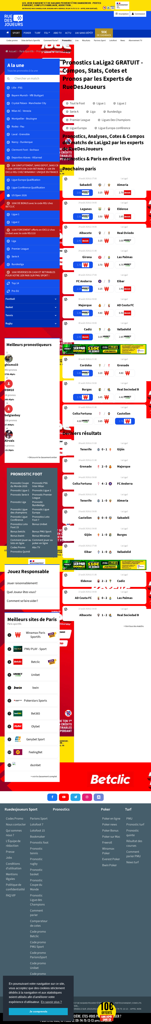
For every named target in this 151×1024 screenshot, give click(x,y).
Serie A (73, 111)
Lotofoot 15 (37, 830)
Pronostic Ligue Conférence (18, 518)
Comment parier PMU (133, 854)
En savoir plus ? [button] (51, 1002)
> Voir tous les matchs (134, 626)
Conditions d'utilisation (13, 866)
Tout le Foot (77, 103)
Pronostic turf (135, 824)
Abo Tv (58, 33)
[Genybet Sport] (32, 739)
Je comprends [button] (38, 1011)
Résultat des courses (134, 843)
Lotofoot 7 (36, 824)
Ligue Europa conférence (114, 128)
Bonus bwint (17, 536)
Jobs (9, 858)
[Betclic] (32, 661)
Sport (16, 33)
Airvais (9, 441)
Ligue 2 (121, 103)
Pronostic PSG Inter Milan (40, 484)
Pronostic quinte (132, 832)
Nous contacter (16, 824)
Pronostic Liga (18, 502)
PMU (129, 818)
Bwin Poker (109, 865)
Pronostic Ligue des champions (18, 511)
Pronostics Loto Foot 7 (41, 518)
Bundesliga (114, 111)
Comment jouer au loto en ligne (20, 541)
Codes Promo (17, 547)
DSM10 (9, 390)
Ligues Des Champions (115, 120)
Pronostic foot (39, 842)
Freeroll (107, 842)
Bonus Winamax (41, 536)
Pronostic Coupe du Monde (36, 885)
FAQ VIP (11, 895)
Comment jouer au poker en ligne (42, 541)
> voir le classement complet (44, 776)
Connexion (139, 13)
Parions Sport (39, 818)
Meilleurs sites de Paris (32, 619)
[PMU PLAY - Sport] (32, 649)
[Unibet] (32, 674)
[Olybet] (32, 726)
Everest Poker (111, 859)
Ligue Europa (78, 128)
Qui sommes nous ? (14, 832)
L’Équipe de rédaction (13, 843)
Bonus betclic (17, 531)
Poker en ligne (111, 818)
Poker (27, 33)
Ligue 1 (101, 103)
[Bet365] (32, 713)
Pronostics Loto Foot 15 (19, 525)
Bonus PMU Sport (41, 531)
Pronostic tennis (36, 851)
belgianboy (12, 415)
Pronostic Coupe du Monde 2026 (19, 484)
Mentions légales (12, 876)
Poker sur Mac (111, 837)
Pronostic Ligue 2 (41, 490)
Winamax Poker (108, 851)
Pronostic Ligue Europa (40, 511)
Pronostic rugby (36, 861)
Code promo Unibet (38, 965)
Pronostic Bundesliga (38, 503)
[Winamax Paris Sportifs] (32, 635)
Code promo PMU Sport (38, 944)
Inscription (123, 13)
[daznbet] (32, 765)
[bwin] (32, 687)
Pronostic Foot (26, 474)
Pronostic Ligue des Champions (37, 900)
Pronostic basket (36, 872)
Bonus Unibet (39, 524)
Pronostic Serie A (19, 495)
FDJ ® (47, 33)
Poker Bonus (110, 830)
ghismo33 (11, 365)
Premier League (79, 120)
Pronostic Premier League (42, 496)
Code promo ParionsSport (38, 955)
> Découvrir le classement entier (42, 457)
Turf (38, 33)
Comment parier (36, 912)
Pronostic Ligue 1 (19, 490)
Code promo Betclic (38, 933)
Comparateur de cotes (39, 923)
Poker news (109, 824)
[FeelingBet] (32, 752)
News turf (132, 862)
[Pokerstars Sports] (32, 700)
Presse (10, 852)
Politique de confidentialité (15, 887)
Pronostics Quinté (20, 552)
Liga (92, 111)
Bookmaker (37, 837)
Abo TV (36, 547)
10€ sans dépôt (84, 33)
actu (68, 33)
